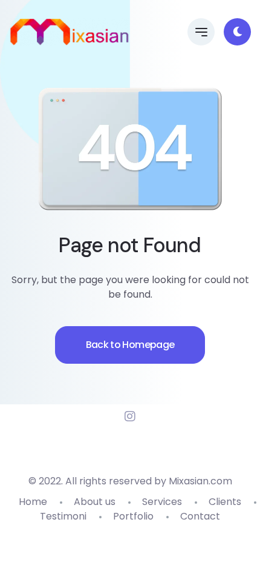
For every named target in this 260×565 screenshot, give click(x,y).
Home (33, 502)
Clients (225, 502)
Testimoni (63, 516)
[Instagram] (130, 416)
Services (162, 502)
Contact (200, 516)
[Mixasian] (70, 32)
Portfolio (133, 516)
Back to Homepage (130, 345)
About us (94, 502)
